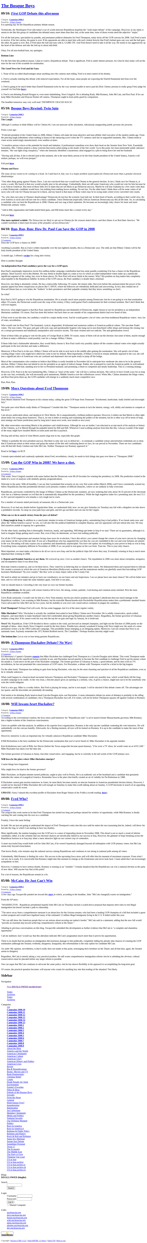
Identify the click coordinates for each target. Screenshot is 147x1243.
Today (10, 992)
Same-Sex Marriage (16, 1139)
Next (24, 987)
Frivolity (11, 1095)
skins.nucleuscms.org (16, 1223)
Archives (11, 994)
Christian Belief (14, 1077)
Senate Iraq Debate (15, 1141)
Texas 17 (11, 1146)
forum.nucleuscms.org (17, 1217)
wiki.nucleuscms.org (16, 1220)
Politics (10, 1123)
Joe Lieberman (13, 1110)
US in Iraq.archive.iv (16, 1170)
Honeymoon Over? (15, 1102)
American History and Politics (20, 1061)
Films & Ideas (13, 1090)
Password (11, 1199)
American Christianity (17, 1053)
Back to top (61, 1241)
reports (35, 656)
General (10, 1100)
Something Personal (16, 1144)
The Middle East (14, 1152)
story (51, 894)
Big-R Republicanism (17, 1069)
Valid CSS (51, 1241)
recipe (27, 255)
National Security (15, 1118)
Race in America (14, 1126)
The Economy (13, 1149)
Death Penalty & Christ (17, 1082)
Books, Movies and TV (17, 1071)
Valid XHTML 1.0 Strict (36, 1241)
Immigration (12, 1108)
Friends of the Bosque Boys (19, 1092)
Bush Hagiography (15, 1074)
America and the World (17, 1051)
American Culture (15, 1056)
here (23, 89)
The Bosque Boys (18, 5)
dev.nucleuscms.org (16, 1228)
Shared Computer (18, 1205)
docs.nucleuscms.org (16, 1215)
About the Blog (14, 1048)
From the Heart (14, 1097)
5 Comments (6, 240)
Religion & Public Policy (18, 1131)
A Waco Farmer (15, 22)
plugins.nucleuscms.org (17, 1225)
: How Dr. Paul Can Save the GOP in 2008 (53, 229)
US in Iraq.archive (15, 1162)
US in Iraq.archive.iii (16, 1167)
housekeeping (13, 1105)
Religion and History (16, 1133)
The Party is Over (15, 1154)
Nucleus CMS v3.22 (18, 1241)
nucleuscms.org (14, 1212)
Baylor (10, 1066)
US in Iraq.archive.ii (16, 1164)
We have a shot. (43, 462)
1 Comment (5, 715)
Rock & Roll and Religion (19, 1136)
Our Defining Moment (17, 1121)
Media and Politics (15, 1115)
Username (11, 1196)
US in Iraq (11, 1159)
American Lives (14, 1064)
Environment (13, 1084)
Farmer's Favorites (15, 1087)
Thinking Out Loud (16, 1157)
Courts (10, 1079)
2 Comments (6, 474)
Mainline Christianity (16, 1113)
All (8, 1007)
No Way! (41, 642)
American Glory (14, 1059)
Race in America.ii (15, 1128)
